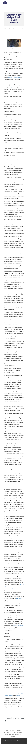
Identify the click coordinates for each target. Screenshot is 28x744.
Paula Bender (15, 742)
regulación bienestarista (14, 77)
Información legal (15, 740)
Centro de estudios (16, 734)
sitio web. (18, 695)
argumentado (19, 598)
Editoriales (13, 732)
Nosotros (12, 730)
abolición (6, 81)
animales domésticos (18, 625)
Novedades (18, 730)
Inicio (5, 27)
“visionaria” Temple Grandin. (11, 587)
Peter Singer (13, 87)
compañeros (15, 536)
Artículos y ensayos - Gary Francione (14, 27)
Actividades (8, 734)
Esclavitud (6, 732)
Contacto (13, 736)
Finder (11, 742)
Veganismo (19, 732)
